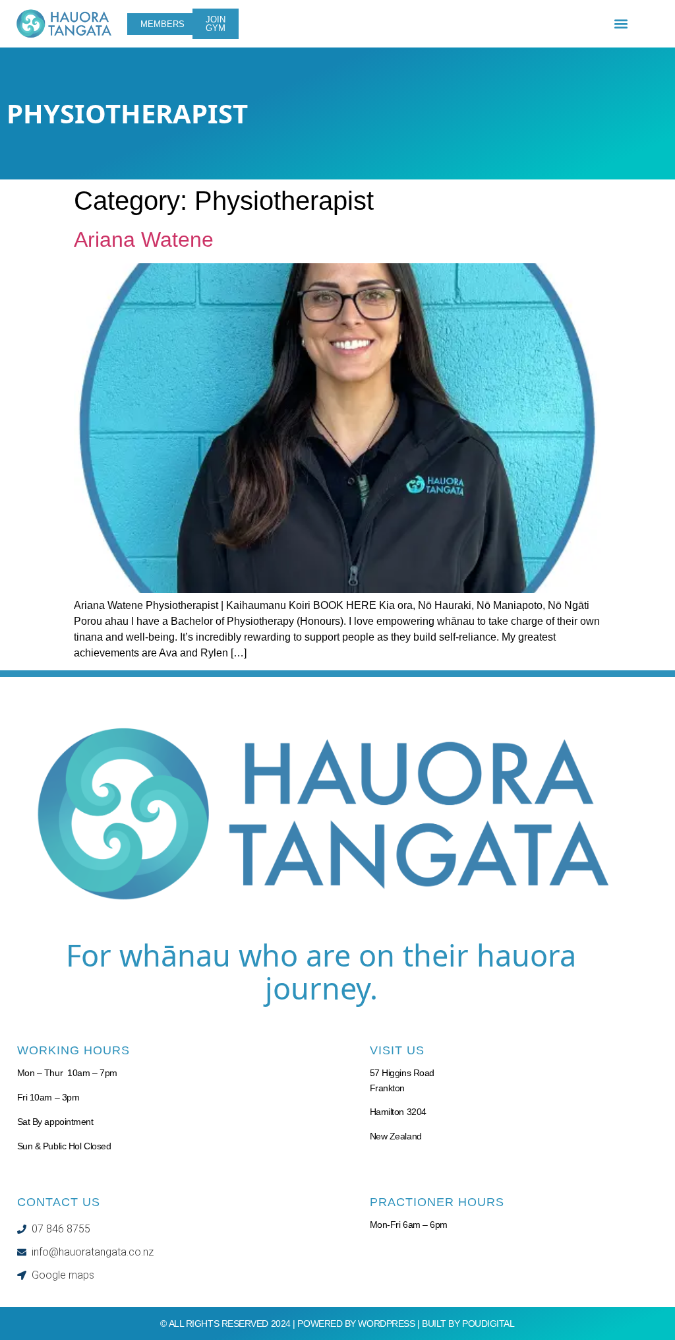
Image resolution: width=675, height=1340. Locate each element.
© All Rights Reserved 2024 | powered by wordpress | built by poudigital (337, 1323)
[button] (621, 24)
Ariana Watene (144, 239)
